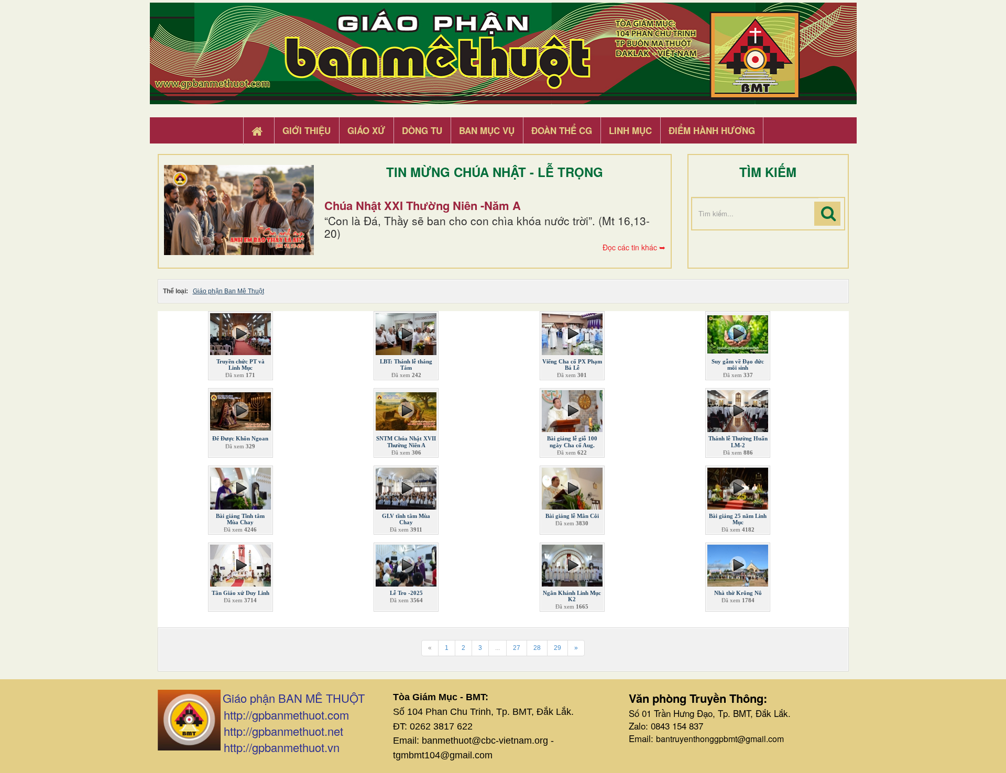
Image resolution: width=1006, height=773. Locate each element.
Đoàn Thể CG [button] (561, 130)
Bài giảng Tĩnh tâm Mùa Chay (240, 519)
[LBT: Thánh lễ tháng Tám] (406, 332)
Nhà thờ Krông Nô (738, 593)
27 (516, 647)
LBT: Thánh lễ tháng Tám (406, 364)
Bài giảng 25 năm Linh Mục (738, 519)
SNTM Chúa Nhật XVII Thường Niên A (406, 441)
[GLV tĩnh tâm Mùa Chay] (406, 486)
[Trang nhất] (258, 131)
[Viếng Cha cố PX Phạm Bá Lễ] (572, 332)
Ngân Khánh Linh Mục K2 (572, 596)
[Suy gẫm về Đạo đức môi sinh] (737, 332)
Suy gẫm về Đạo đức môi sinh (738, 364)
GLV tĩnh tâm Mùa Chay (406, 519)
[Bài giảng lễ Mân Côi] (572, 486)
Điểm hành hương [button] (712, 130)
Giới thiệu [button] (306, 130)
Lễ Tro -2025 (406, 593)
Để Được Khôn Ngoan (240, 438)
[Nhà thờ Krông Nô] (737, 563)
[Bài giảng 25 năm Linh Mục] (737, 486)
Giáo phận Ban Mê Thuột (228, 291)
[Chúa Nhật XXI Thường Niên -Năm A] (239, 210)
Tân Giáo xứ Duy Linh (240, 593)
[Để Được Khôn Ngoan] (240, 409)
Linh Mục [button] (630, 130)
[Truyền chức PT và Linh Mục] (240, 332)
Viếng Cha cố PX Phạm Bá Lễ (572, 364)
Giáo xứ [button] (366, 130)
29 (557, 647)
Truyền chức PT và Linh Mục (240, 364)
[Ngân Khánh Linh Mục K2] (572, 563)
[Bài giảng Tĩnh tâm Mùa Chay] (240, 486)
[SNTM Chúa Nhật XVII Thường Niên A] (406, 409)
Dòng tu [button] (422, 130)
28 (537, 647)
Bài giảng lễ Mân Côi (572, 516)
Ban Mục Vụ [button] (487, 130)
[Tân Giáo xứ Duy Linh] (240, 563)
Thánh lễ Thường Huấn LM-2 (738, 441)
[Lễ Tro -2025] (406, 563)
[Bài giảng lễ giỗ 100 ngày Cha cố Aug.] (572, 409)
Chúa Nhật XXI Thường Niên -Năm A (422, 205)
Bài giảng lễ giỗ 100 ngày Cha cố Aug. (572, 441)
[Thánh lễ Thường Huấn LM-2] (737, 409)
